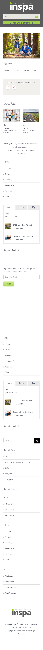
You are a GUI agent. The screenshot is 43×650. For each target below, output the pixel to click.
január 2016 (9, 509)
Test (7, 214)
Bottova (8, 168)
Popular (9, 207)
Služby (5, 125)
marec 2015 (9, 515)
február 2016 (9, 504)
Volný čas (8, 474)
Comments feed (11, 587)
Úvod (7, 197)
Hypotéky (8, 180)
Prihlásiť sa (9, 576)
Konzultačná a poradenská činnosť (17, 462)
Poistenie (8, 191)
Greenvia (8, 174)
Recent (21, 207)
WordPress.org (10, 593)
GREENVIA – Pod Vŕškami (22, 225)
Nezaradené (9, 185)
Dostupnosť (27, 125)
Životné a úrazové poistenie (23, 236)
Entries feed (9, 581)
